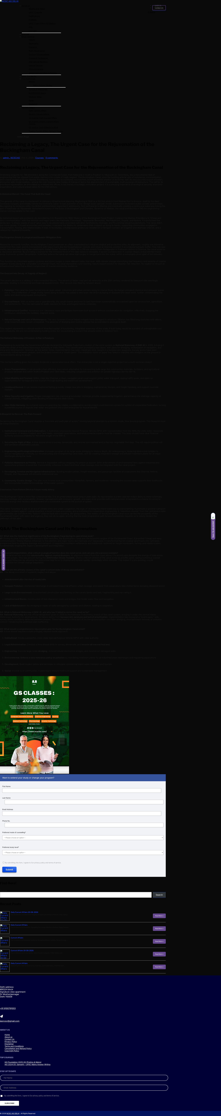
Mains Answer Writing (42, 85)
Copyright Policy (12, 1051)
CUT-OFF (33, 31)
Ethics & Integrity (36, 69)
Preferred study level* (10, 847)
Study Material (28, 37)
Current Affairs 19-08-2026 (22, 951)
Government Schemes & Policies (43, 73)
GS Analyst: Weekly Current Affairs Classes (44, 122)
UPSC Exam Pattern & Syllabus (42, 23)
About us (26, 6)
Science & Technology (38, 58)
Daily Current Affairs (37, 110)
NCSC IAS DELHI (13, 1113)
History (32, 40)
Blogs (31, 100)
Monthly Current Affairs (39, 114)
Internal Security (36, 65)
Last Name (6, 798)
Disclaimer (9, 1044)
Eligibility (33, 20)
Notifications (34, 16)
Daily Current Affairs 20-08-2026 (24, 912)
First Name (6, 786)
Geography (33, 43)
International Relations (38, 62)
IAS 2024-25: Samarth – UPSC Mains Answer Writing (27, 1064)
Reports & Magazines (38, 89)
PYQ (30, 27)
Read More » (159, 916)
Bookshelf (33, 104)
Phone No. (6, 821)
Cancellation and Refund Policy (18, 1048)
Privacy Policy (11, 1041)
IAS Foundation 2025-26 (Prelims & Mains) (23, 1062)
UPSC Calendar (35, 12)
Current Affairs (28, 107)
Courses (25, 34)
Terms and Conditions (14, 1046)
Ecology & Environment (39, 54)
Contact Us (159, 8)
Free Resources (28, 79)
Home (7, 1035)
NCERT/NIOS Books (37, 93)
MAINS (32, 82)
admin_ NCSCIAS (11, 158)
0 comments (51, 158)
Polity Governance (37, 51)
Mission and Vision (37, 9)
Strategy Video (35, 97)
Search (3, 891)
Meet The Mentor (29, 76)
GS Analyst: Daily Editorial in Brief (43, 127)
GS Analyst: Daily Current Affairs (43, 118)
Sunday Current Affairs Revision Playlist (46, 131)
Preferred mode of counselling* (14, 832)
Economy (33, 47)
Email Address (7, 809)
